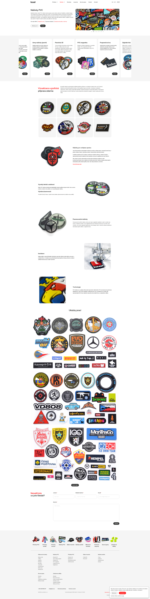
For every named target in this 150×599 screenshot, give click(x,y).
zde (123, 595)
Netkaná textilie (41, 580)
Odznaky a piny (56, 580)
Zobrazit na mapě (108, 592)
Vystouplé (40, 564)
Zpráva (55, 502)
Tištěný (39, 558)
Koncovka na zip (56, 577)
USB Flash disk (71, 561)
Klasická (39, 576)
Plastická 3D (55, 560)
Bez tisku (40, 563)
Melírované (40, 567)
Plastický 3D (70, 557)
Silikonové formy (56, 583)
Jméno (55, 492)
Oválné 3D (85, 557)
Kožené (99, 561)
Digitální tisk (55, 564)
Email (99, 492)
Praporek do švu (56, 563)
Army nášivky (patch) (57, 558)
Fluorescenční (41, 566)
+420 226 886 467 (42, 588)
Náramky (69, 2)
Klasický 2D (70, 558)
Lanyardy (75, 2)
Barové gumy (83, 2)
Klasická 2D (55, 557)
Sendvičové (40, 569)
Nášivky (61, 2)
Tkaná (99, 557)
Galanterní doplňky (56, 582)
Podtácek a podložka (42, 579)
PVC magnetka (56, 561)
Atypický (39, 560)
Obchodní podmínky (62, 588)
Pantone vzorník (72, 588)
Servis (39, 577)
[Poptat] (19, 62)
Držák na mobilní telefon (57, 579)
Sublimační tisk (101, 560)
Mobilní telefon (79, 492)
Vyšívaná (100, 558)
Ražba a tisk (40, 557)
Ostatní (90, 2)
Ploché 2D (85, 558)
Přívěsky (54, 2)
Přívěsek (39, 561)
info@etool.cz (52, 588)
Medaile (54, 576)
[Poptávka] (118, 2)
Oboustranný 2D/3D (72, 560)
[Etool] (38, 2)
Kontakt (96, 2)
